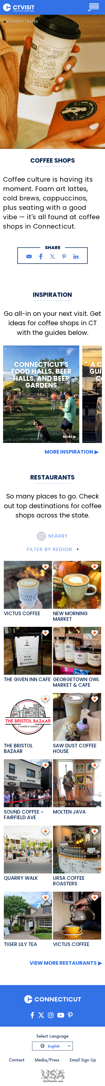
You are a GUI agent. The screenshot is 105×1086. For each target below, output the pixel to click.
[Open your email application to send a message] (29, 256)
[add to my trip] (45, 567)
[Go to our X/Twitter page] (41, 1015)
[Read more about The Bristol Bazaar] (28, 717)
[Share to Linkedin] (76, 256)
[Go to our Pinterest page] (70, 1015)
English (53, 1046)
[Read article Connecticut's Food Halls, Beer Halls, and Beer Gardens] (41, 394)
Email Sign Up (83, 1060)
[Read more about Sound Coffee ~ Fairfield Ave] (28, 783)
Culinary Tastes (22, 21)
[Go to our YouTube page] (60, 1015)
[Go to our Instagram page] (51, 1015)
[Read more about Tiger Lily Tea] (28, 916)
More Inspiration (69, 451)
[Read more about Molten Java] (77, 783)
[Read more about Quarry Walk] (28, 849)
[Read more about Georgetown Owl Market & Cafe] (77, 651)
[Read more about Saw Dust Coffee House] (77, 717)
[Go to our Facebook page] (32, 1015)
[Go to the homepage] (18, 7)
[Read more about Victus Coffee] (28, 585)
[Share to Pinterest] (64, 256)
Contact (16, 1060)
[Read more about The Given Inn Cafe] (28, 651)
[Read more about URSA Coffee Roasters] (77, 849)
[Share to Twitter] (52, 256)
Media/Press (47, 1060)
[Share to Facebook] (41, 256)
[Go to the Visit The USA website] (52, 1075)
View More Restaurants (63, 963)
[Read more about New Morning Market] (77, 585)
